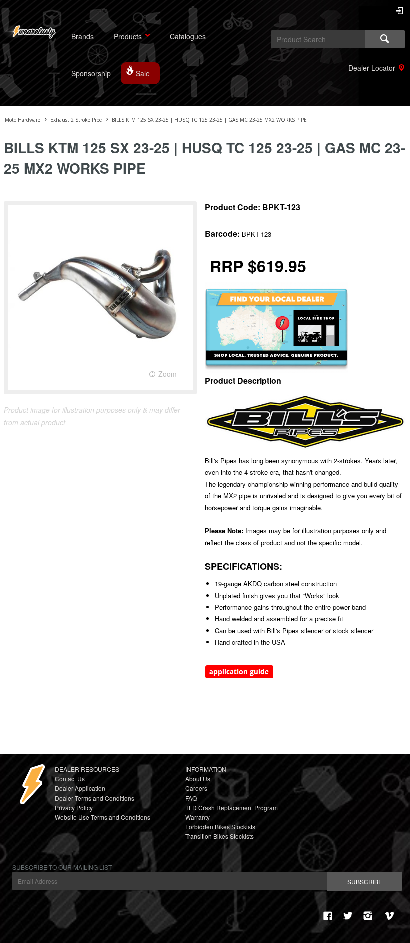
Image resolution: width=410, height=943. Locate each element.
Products (128, 36)
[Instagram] (368, 916)
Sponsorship (91, 73)
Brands (83, 36)
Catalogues (188, 36)
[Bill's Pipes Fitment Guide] (239, 676)
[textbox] (318, 39)
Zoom (167, 374)
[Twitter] (348, 916)
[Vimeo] (391, 916)
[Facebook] (328, 916)
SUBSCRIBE (365, 881)
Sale (143, 73)
